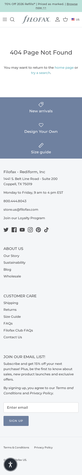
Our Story (11, 256)
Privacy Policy (43, 447)
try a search (40, 73)
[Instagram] (30, 229)
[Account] (57, 19)
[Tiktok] (46, 229)
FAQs (8, 323)
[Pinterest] (38, 229)
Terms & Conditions (16, 447)
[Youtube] (22, 229)
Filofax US (19, 459)
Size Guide (12, 316)
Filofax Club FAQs (18, 330)
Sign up (16, 420)
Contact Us (12, 337)
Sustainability (14, 262)
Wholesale (12, 276)
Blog (7, 269)
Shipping (10, 303)
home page (64, 67)
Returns (10, 310)
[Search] (14, 19)
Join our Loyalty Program (24, 218)
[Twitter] (6, 229)
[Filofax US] (36, 19)
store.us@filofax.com (20, 209)
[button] (10, 465)
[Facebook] (14, 229)
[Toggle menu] (5, 19)
